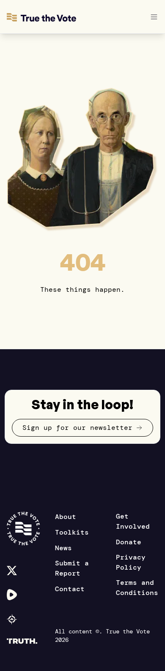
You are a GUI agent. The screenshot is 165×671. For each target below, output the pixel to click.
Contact (70, 588)
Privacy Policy (131, 562)
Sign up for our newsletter (77, 427)
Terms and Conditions (137, 587)
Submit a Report (72, 568)
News (63, 547)
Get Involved (133, 521)
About (65, 516)
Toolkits (72, 532)
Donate (128, 542)
